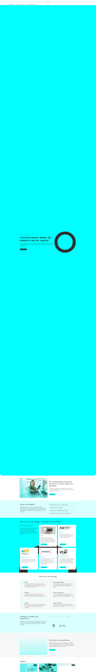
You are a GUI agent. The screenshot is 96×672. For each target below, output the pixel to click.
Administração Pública (58, 582)
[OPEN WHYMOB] (4, 4)
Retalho (26, 603)
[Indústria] (23, 593)
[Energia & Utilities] (51, 603)
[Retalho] (23, 603)
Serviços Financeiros (58, 592)
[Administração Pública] (51, 582)
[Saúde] (23, 582)
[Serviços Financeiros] (51, 593)
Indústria (27, 592)
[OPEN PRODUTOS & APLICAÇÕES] (25, 4)
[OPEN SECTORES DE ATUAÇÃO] (35, 4)
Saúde (26, 582)
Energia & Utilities (57, 603)
